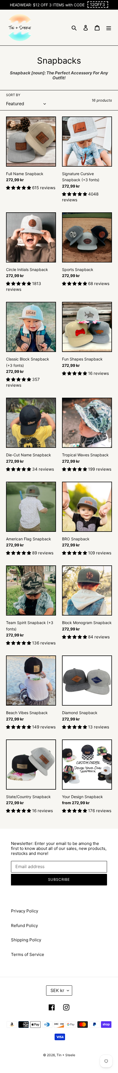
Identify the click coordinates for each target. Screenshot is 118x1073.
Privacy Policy (24, 911)
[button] (97, 4)
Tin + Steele (66, 1055)
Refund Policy (24, 925)
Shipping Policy (26, 939)
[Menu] (108, 28)
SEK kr (57, 990)
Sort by (13, 95)
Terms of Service (27, 954)
